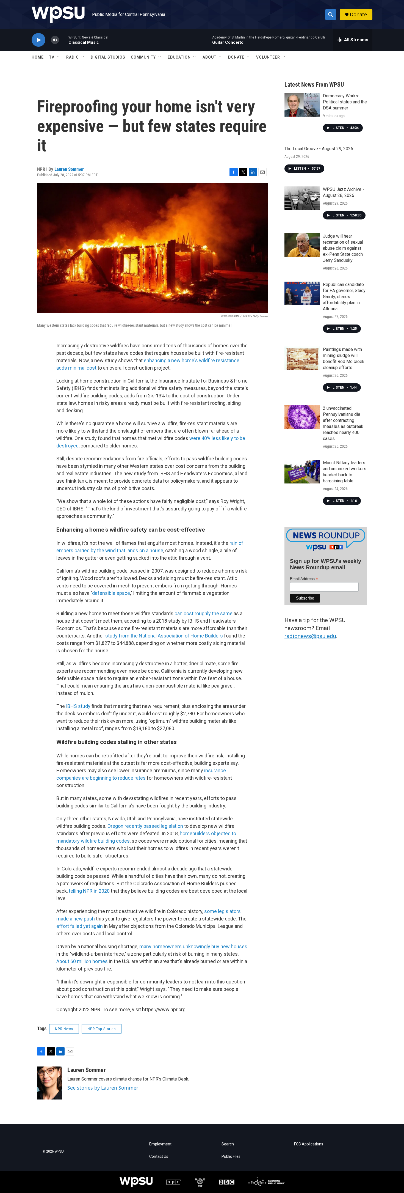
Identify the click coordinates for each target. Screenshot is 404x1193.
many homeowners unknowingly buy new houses (193, 946)
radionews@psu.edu (310, 636)
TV (51, 57)
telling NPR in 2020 (89, 891)
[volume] (55, 40)
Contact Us (158, 1156)
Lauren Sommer (69, 169)
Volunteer (268, 57)
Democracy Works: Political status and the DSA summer (345, 102)
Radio (72, 57)
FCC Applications (308, 1144)
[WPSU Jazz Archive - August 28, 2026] (302, 198)
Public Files (231, 1156)
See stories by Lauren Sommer (102, 1087)
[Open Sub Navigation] (58, 57)
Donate (358, 14)
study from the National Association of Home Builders (164, 636)
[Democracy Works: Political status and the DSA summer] (302, 105)
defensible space (111, 593)
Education (179, 57)
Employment (160, 1144)
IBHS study (78, 706)
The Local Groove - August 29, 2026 (318, 148)
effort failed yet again (79, 926)
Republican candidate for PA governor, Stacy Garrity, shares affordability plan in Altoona (344, 296)
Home (38, 57)
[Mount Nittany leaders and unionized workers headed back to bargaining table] (302, 471)
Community (143, 57)
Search (228, 1144)
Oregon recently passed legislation (145, 826)
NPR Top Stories (101, 1029)
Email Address (304, 578)
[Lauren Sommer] (49, 1082)
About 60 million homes (82, 961)
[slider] (64, 40)
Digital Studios (108, 57)
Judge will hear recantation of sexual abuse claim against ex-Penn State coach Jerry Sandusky (343, 248)
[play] (38, 40)
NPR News (64, 1029)
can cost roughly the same (204, 613)
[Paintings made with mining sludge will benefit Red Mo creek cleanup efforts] (302, 358)
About (209, 57)
